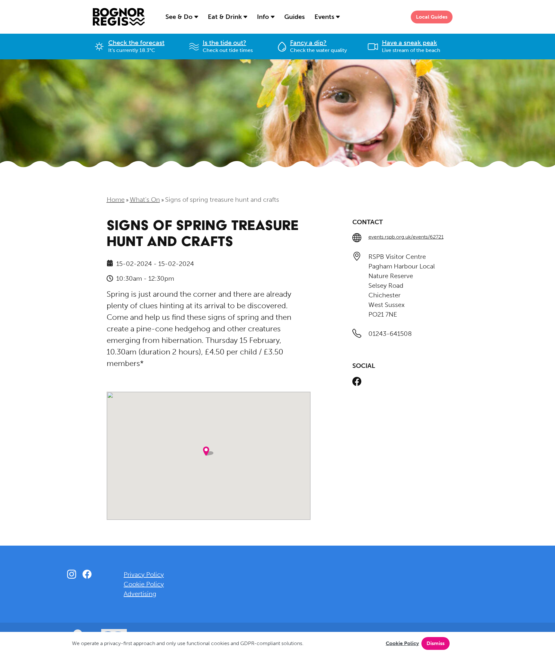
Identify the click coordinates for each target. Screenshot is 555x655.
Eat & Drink (225, 17)
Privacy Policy (144, 574)
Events (325, 17)
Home (116, 199)
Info (264, 17)
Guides (294, 17)
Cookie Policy (402, 643)
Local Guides (431, 17)
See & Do (179, 17)
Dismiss (436, 643)
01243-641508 (390, 333)
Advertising (140, 594)
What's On (145, 199)
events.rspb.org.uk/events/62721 (406, 237)
